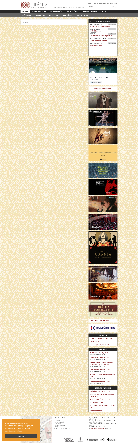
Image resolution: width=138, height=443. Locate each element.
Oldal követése (96, 82)
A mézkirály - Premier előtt (101, 358)
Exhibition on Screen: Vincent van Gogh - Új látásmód (101, 364)
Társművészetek (39, 11)
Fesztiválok (82, 15)
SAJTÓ (90, 3)
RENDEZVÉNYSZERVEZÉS (101, 3)
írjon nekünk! (58, 423)
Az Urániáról (56, 11)
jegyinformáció (59, 422)
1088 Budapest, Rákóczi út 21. (63, 8)
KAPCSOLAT (113, 3)
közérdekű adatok (60, 425)
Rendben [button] (21, 436)
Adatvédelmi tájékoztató (62, 428)
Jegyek (103, 11)
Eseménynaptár (90, 11)
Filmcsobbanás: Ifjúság (99, 353)
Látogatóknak (73, 11)
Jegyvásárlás (112, 24)
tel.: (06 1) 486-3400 (78, 8)
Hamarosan (40, 15)
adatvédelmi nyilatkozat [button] (13, 431)
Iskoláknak (68, 15)
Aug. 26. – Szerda (103, 21)
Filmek (25, 11)
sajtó (56, 426)
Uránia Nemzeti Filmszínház (99, 78)
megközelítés (58, 420)
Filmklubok (54, 15)
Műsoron (26, 15)
